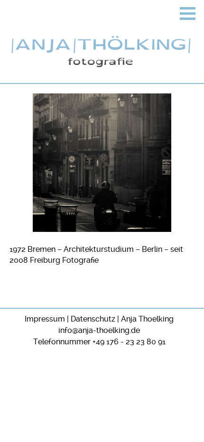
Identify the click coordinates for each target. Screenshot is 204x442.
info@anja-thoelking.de (99, 330)
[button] (187, 13)
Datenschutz (93, 318)
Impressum (45, 318)
